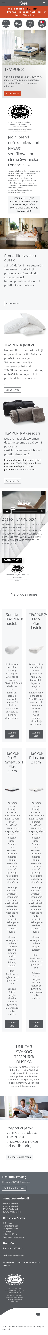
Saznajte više (12, 93)
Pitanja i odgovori (10, 1228)
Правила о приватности (13, 1237)
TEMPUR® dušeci (10, 1203)
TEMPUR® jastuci (10, 1206)
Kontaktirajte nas (10, 1226)
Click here (29, 15)
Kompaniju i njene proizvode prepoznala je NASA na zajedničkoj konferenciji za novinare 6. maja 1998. (24, 204)
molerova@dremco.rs (17, 1255)
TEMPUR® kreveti (10, 1209)
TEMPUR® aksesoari (12, 1212)
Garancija (7, 1231)
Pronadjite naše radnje (19, 1157)
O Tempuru (7, 1223)
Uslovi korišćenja (10, 1234)
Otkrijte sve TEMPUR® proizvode (16, 1182)
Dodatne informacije (14, 1188)
